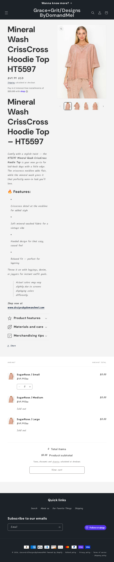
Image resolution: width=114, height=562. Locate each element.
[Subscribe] (59, 527)
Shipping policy (100, 555)
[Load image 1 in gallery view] (68, 106)
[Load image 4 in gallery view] (95, 106)
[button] (6, 12)
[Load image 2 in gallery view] (77, 106)
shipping (56, 461)
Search (34, 508)
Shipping (11, 82)
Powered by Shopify (54, 552)
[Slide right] (103, 106)
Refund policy (70, 552)
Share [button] (13, 346)
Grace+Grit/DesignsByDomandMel (33, 552)
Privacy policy (84, 552)
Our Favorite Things (62, 508)
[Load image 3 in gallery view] (86, 106)
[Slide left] (60, 106)
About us (45, 508)
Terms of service (99, 552)
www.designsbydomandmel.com (26, 308)
